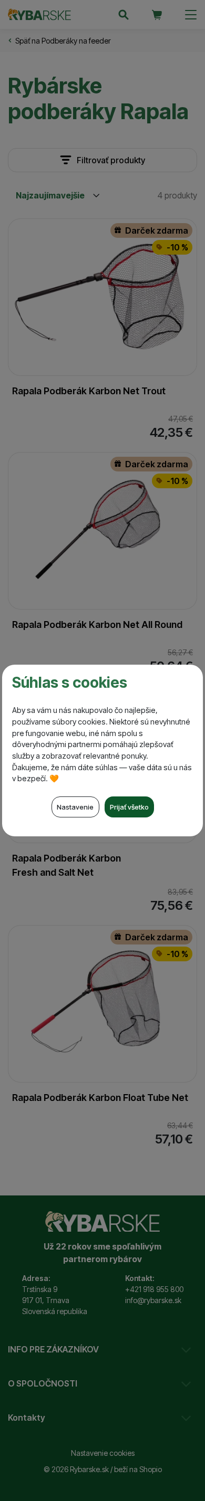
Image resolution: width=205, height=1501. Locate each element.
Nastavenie (75, 807)
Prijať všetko (129, 807)
